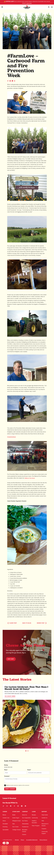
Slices (4, 821)
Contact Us (44, 818)
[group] (8, 767)
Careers (24, 834)
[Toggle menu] (2, 7)
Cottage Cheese (16, 830)
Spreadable (5, 830)
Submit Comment (10, 789)
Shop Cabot (11, 659)
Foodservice (25, 827)
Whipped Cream (16, 821)
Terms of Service (43, 839)
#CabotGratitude (11, 437)
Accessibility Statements (31, 839)
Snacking (5, 827)
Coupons (44, 828)
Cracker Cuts (6, 818)
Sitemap (17, 839)
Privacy (22, 839)
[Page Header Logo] (27, 7)
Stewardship (25, 824)
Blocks (4, 815)
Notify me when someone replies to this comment (17, 785)
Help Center (45, 815)
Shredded (5, 824)
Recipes (34, 815)
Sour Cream (15, 827)
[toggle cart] (52, 7)
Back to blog (26, 623)
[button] (25, 750)
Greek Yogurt (15, 818)
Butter (13, 815)
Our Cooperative (26, 818)
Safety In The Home (30, 478)
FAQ (43, 821)
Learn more (29, 3)
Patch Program (36, 825)
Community (35, 818)
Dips (13, 824)
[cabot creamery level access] (6, 843)
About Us (24, 815)
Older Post (13, 623)
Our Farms (25, 821)
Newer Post (41, 623)
